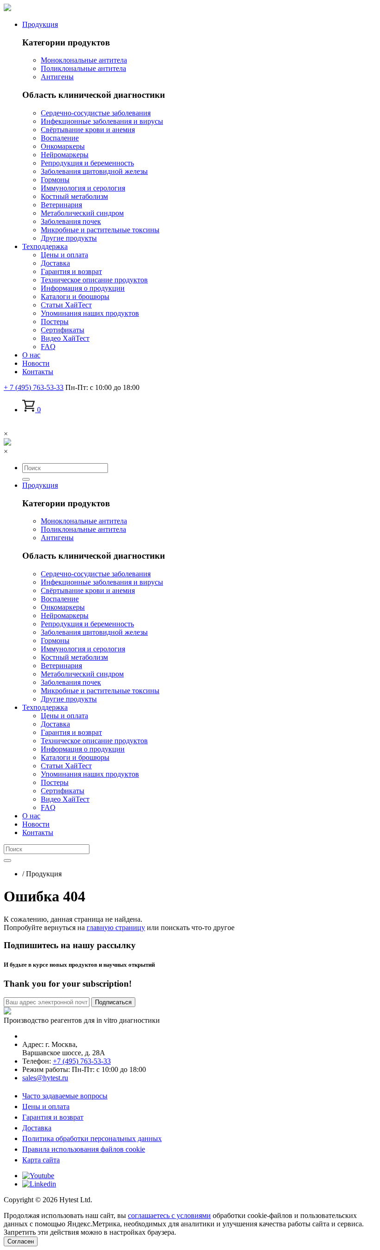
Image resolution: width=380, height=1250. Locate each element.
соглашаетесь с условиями (169, 1215)
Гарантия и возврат (52, 1117)
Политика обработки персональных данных (92, 1138)
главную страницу (116, 927)
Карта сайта (41, 1160)
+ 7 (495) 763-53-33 (33, 387)
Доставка (36, 1128)
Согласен (20, 1241)
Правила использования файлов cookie (83, 1149)
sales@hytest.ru (45, 1078)
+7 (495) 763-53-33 (82, 1061)
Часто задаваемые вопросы (65, 1096)
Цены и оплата (46, 1106)
